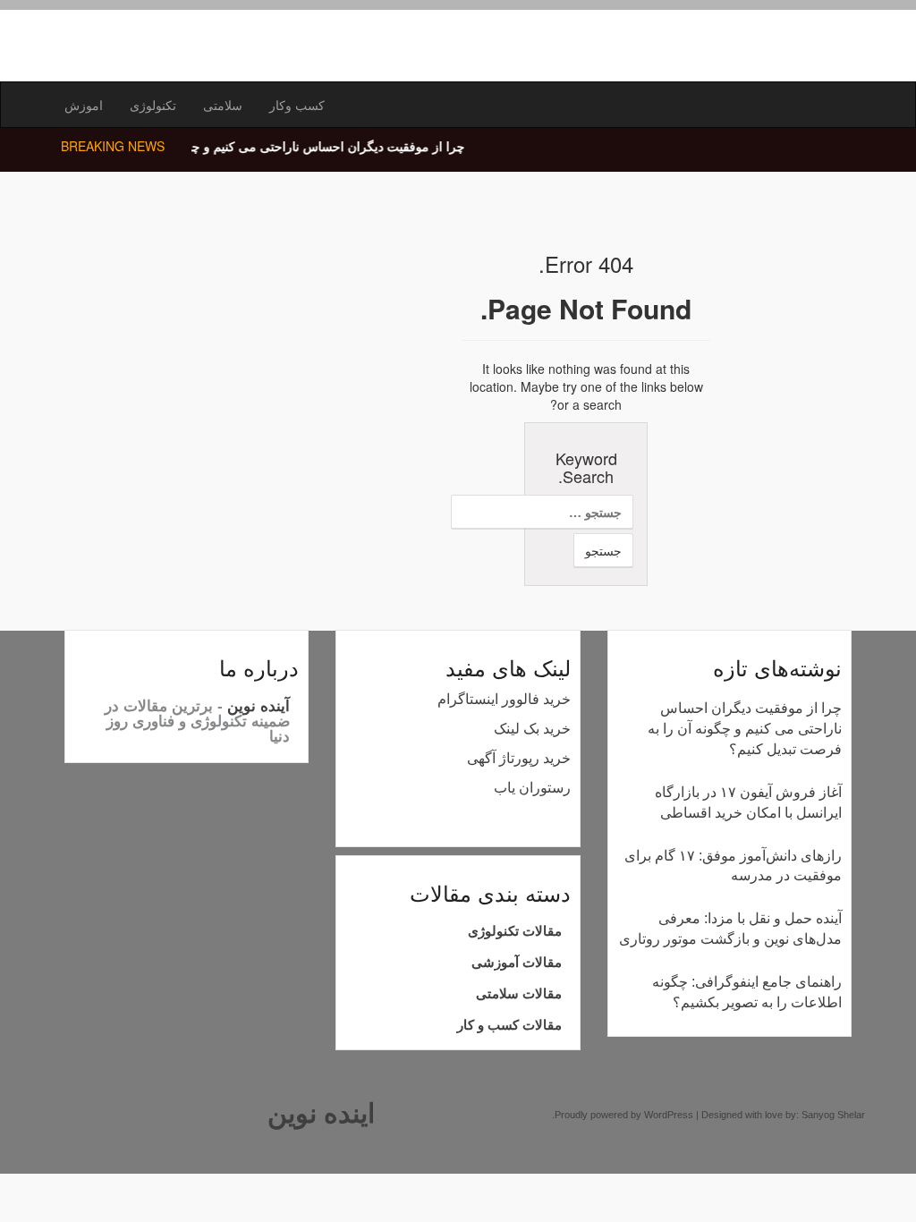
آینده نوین (256, 706)
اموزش (83, 105)
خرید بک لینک (532, 728)
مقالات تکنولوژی (515, 930)
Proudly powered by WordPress (624, 1114)
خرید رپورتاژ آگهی (519, 758)
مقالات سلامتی (519, 993)
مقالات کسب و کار (509, 1024)
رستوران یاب (532, 787)
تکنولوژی (153, 105)
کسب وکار (297, 105)
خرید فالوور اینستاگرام (504, 699)
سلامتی (222, 105)
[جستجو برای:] (586, 512)
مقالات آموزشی (516, 962)
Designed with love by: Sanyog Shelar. (708, 1114)
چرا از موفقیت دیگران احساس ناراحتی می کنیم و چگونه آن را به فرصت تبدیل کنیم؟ (232, 146)
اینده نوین (321, 1113)
